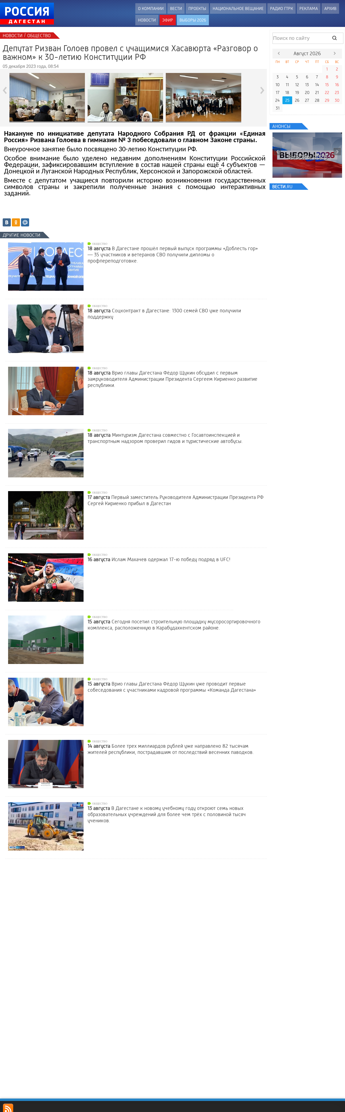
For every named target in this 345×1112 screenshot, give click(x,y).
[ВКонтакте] (7, 222)
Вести (176, 8)
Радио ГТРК (281, 8)
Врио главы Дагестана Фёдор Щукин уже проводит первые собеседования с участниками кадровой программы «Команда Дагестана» (172, 687)
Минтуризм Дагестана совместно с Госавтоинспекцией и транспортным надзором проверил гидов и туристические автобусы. (165, 438)
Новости (147, 20)
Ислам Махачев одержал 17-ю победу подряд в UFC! (159, 559)
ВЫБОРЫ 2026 (193, 20)
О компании (151, 8)
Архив (330, 8)
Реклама (308, 8)
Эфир (167, 20)
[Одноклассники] (16, 222)
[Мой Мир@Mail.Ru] (25, 222)
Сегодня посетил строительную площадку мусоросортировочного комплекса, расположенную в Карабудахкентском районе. (174, 625)
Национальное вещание (238, 8)
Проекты (197, 8)
